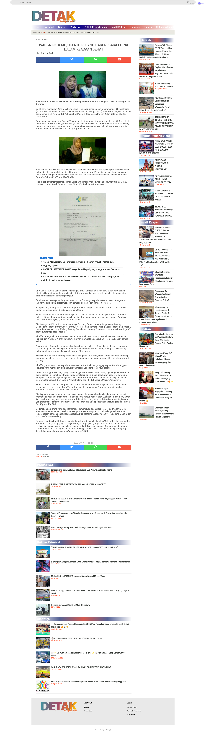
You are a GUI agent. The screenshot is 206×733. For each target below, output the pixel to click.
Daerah (62, 27)
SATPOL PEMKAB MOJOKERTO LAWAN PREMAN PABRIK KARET (164, 195)
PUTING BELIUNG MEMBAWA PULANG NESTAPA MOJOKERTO (78, 484)
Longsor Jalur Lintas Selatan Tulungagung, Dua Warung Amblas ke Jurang (81, 469)
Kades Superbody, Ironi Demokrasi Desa (164, 85)
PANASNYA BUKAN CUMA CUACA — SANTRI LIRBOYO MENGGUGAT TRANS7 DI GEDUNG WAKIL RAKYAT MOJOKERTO (155, 235)
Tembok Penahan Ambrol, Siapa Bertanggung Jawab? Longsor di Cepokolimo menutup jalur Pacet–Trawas (89, 514)
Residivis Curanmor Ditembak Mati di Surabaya (70, 604)
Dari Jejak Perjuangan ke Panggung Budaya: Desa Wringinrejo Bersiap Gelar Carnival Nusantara (156, 340)
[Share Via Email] (119, 60)
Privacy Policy (132, 707)
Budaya (148, 27)
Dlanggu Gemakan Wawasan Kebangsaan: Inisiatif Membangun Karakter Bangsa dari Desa (156, 278)
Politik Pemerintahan (96, 27)
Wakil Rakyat (119, 27)
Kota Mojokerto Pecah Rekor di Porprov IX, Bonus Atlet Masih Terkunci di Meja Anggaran (88, 681)
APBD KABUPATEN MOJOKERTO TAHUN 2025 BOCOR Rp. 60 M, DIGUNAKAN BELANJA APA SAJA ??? (156, 147)
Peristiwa (75, 27)
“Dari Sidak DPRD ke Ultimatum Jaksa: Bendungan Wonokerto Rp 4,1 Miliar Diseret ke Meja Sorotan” (155, 104)
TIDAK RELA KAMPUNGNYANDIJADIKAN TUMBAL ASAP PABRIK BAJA (164, 211)
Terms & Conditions (134, 711)
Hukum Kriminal (165, 27)
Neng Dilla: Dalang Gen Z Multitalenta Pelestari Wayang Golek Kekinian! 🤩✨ (164, 377)
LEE (98, 730)
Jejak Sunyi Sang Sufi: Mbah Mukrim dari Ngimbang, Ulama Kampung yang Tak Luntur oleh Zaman (155, 359)
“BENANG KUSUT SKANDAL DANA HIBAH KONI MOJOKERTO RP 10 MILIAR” (84, 547)
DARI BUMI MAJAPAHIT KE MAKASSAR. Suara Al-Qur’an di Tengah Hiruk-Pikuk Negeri (73, 32)
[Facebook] (48, 60)
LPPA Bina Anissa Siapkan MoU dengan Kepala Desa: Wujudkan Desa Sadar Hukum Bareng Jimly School (156, 70)
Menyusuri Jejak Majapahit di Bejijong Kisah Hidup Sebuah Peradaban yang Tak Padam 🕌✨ (155, 394)
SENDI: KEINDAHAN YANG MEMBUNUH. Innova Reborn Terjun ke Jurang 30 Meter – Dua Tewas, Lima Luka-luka (89, 500)
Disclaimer (131, 715)
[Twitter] (72, 60)
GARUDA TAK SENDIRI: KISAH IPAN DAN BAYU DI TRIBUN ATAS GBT (81, 667)
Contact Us (88, 711)
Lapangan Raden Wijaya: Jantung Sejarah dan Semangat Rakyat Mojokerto (164, 412)
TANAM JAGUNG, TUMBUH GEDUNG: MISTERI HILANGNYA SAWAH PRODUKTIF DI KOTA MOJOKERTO (156, 123)
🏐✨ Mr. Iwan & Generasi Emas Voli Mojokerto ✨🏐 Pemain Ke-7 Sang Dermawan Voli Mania (88, 654)
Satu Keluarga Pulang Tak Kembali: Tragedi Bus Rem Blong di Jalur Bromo (82, 527)
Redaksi (87, 707)
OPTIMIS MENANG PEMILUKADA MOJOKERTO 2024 (163, 179)
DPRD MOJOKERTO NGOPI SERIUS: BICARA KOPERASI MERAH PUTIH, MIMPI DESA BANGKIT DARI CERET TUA (155, 257)
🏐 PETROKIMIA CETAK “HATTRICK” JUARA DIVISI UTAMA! (77, 638)
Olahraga (135, 27)
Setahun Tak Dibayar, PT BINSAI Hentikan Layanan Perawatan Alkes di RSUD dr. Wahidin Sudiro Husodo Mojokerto (156, 51)
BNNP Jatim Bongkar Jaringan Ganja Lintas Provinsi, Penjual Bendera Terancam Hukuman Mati (90, 561)
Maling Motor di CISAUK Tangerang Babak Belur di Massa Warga (78, 576)
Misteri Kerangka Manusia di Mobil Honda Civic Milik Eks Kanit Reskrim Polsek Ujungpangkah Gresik (90, 592)
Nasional (49, 27)
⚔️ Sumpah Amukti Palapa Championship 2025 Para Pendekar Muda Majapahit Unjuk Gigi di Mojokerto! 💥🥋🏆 (90, 625)
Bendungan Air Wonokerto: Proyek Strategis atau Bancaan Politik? (163, 296)
